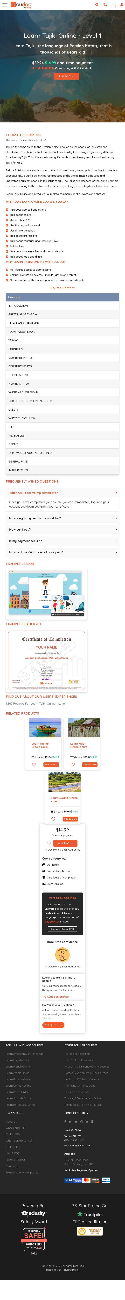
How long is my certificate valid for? (35, 518)
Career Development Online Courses (86, 1073)
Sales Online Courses (77, 1092)
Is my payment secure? (25, 541)
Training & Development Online (82, 1098)
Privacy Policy (71, 1269)
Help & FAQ (12, 1153)
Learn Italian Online (17, 1092)
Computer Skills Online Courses (83, 1104)
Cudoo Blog (13, 1147)
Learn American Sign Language (24, 1053)
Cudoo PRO (52, 921)
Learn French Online (18, 1066)
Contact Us (12, 1166)
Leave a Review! (15, 1159)
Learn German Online (18, 1085)
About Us (11, 1121)
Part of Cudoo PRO (62, 898)
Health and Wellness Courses (81, 1079)
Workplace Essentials (77, 1053)
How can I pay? (20, 529)
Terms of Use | (54, 1269)
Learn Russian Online (18, 1079)
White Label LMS (15, 1128)
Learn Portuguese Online (20, 1104)
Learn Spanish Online (18, 1098)
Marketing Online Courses (79, 1085)
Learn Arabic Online (17, 1073)
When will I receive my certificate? (33, 493)
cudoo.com (34, 1240)
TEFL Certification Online (79, 1060)
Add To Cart (67, 76)
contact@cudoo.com (78, 1145)
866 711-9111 (74, 1136)
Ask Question (53, 1025)
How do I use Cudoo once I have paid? (36, 552)
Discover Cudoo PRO (62, 929)
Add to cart (51, 764)
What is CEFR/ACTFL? (19, 1140)
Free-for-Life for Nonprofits (22, 1172)
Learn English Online (18, 1060)
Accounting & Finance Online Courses (86, 1066)
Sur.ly (39, 1247)
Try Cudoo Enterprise (55, 996)
